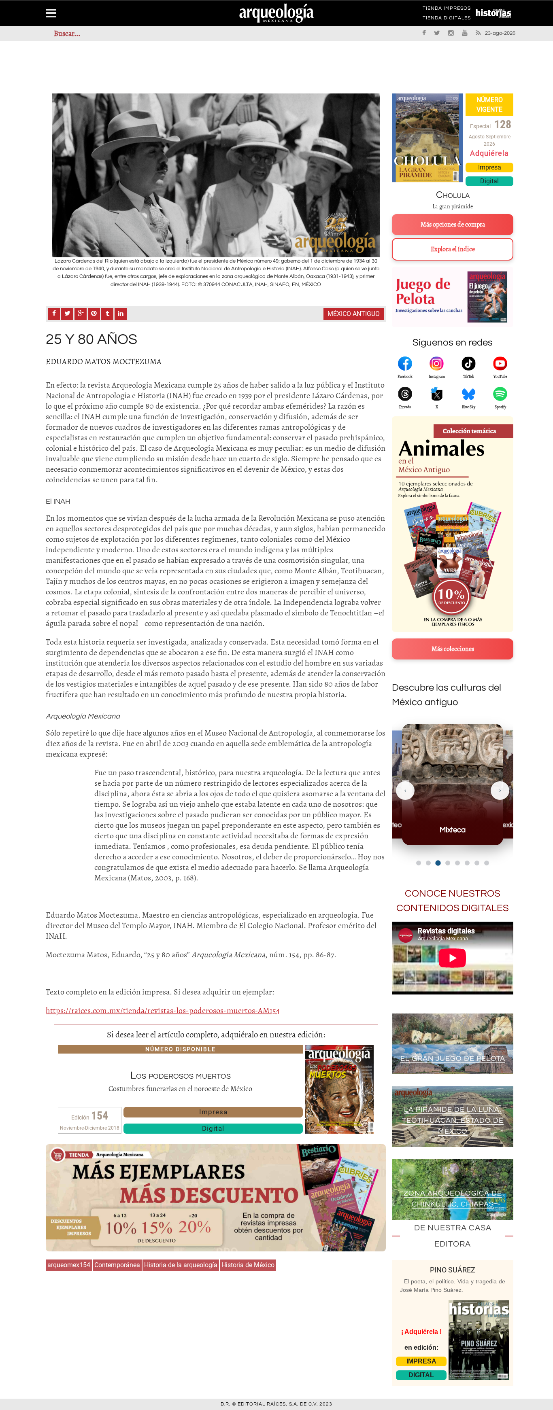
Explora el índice (453, 249)
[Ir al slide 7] (476, 863)
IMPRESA (421, 1361)
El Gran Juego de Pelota (452, 1058)
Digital (213, 1128)
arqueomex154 (68, 1265)
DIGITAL (421, 1375)
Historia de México (247, 1265)
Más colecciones (453, 649)
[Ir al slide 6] (467, 863)
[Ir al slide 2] (428, 863)
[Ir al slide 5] (457, 863)
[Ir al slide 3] (437, 862)
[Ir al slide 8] (486, 863)
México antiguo (354, 314)
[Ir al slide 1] (418, 863)
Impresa (213, 1112)
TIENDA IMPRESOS (447, 9)
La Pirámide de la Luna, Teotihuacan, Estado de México (453, 1120)
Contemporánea (117, 1265)
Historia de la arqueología (180, 1265)
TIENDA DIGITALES (447, 19)
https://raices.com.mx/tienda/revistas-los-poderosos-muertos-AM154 (163, 1010)
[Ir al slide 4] (447, 863)
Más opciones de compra (453, 224)
